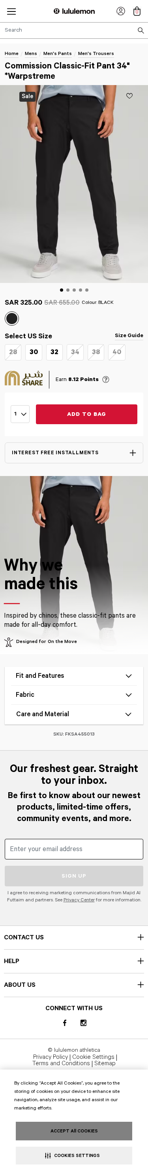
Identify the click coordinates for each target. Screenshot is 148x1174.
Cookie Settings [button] (93, 1058)
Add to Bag (87, 414)
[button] (11, 11)
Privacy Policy (50, 1058)
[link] (120, 11)
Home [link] (12, 54)
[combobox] (74, 30)
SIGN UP (74, 876)
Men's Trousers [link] (96, 54)
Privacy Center (79, 900)
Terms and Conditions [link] (61, 1064)
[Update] (129, 96)
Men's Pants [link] (57, 54)
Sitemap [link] (105, 1064)
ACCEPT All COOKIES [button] (74, 1131)
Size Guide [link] (129, 335)
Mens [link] (31, 54)
